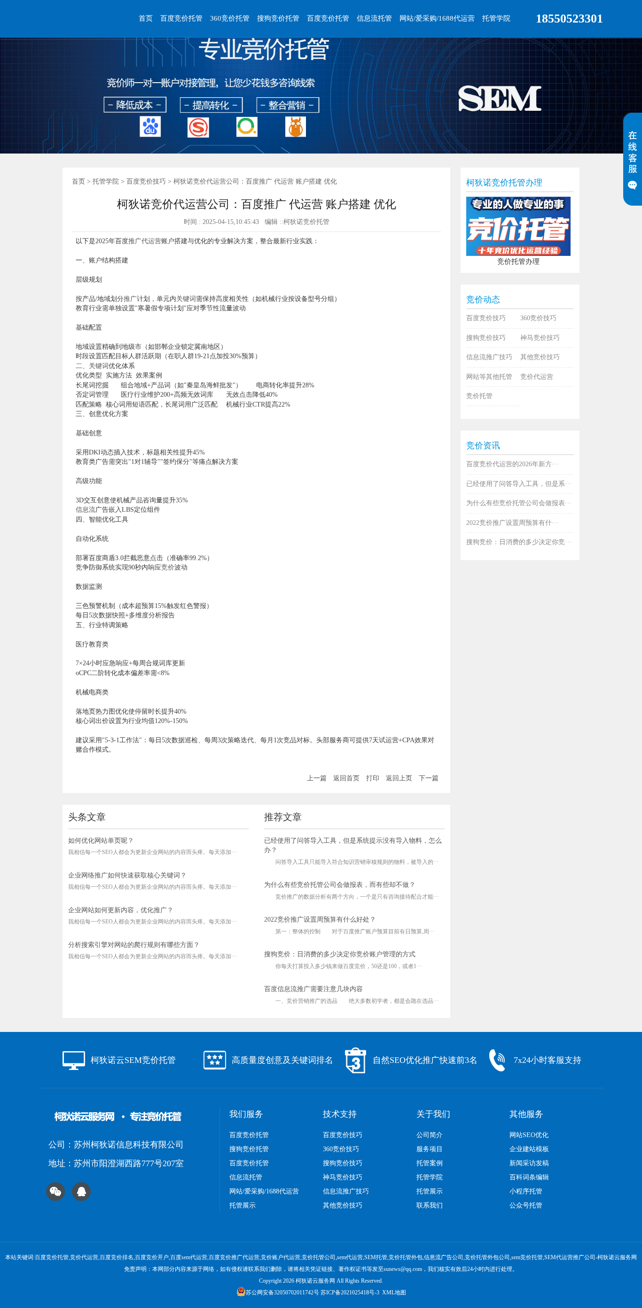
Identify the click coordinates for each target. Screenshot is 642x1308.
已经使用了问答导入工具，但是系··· (519, 483)
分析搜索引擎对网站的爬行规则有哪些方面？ (134, 944)
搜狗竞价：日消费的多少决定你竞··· (519, 542)
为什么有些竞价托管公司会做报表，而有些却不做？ (339, 884)
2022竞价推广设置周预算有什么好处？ (320, 919)
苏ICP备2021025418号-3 (350, 1292)
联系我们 (429, 1205)
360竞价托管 (230, 18)
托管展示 (242, 1205)
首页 (146, 18)
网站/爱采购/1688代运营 (437, 18)
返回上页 (399, 778)
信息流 (85, 509)
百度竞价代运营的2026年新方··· (512, 464)
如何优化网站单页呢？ (101, 840)
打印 (372, 778)
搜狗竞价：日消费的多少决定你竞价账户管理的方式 (339, 954)
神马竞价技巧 (540, 337)
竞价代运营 (536, 376)
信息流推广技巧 (489, 357)
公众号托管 (525, 1205)
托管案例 (429, 1163)
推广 (134, 241)
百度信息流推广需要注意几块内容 (313, 989)
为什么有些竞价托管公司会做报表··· (519, 503)
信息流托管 (374, 18)
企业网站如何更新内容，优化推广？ (120, 910)
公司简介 (429, 1135)
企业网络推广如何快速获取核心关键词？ (127, 875)
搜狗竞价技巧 (486, 337)
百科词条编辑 (529, 1177)
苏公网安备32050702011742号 (282, 1292)
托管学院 (496, 18)
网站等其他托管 (489, 376)
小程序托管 (525, 1191)
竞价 (167, 567)
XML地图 (394, 1292)
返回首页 (346, 778)
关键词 (186, 298)
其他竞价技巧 (540, 357)
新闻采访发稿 (529, 1163)
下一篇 (428, 778)
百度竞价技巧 (146, 181)
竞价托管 (479, 396)
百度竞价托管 (181, 18)
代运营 (151, 241)
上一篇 (317, 778)
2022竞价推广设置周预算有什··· (512, 522)
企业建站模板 (529, 1149)
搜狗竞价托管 (278, 18)
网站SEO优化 (528, 1135)
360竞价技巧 (538, 318)
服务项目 (429, 1149)
